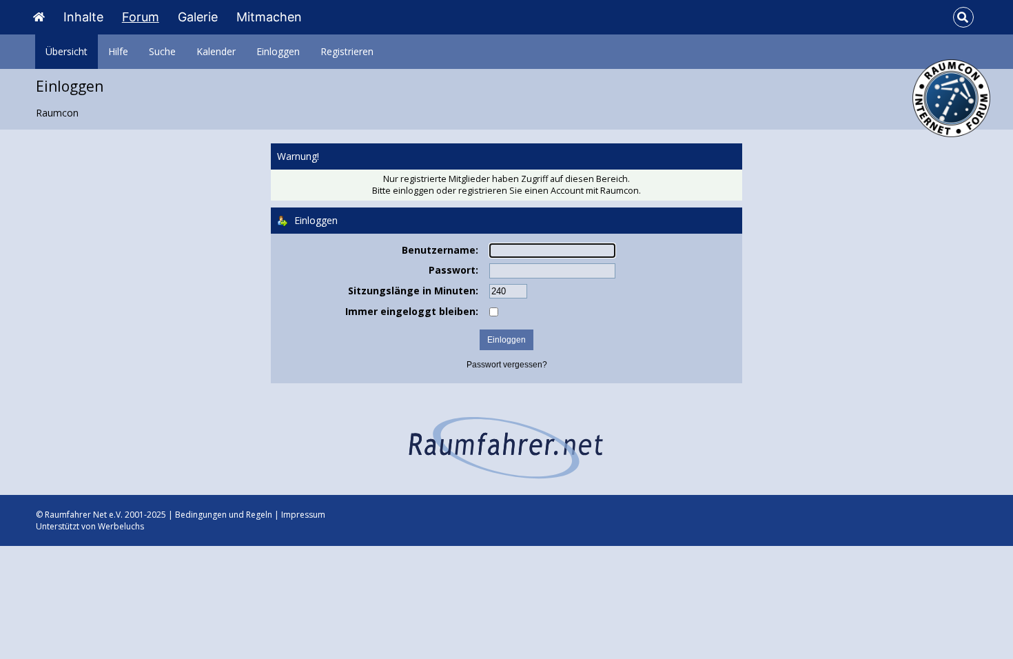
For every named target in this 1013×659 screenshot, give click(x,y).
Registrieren (347, 51)
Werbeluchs (121, 526)
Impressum (303, 514)
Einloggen (278, 51)
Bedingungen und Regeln (223, 514)
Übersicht (66, 51)
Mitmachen (269, 17)
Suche (162, 51)
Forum (140, 17)
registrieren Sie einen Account (521, 190)
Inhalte (83, 17)
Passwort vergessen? (507, 364)
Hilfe (118, 51)
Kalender (216, 51)
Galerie (198, 17)
